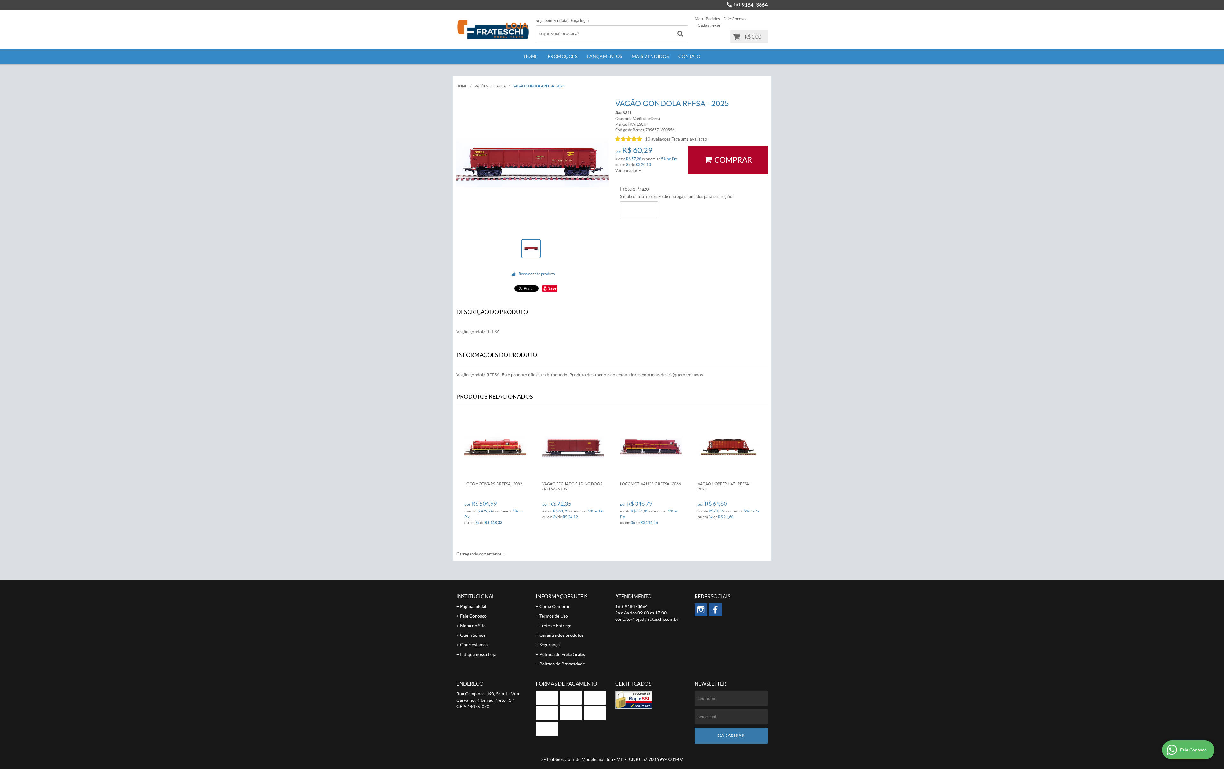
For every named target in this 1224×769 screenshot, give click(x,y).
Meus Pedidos (707, 19)
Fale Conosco (735, 19)
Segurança (549, 644)
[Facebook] (715, 609)
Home (531, 56)
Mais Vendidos (650, 56)
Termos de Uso (553, 616)
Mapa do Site (472, 625)
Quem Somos (472, 635)
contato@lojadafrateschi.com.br (647, 619)
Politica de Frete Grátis (562, 654)
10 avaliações (657, 139)
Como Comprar (554, 606)
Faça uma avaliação (689, 139)
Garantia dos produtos (561, 635)
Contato (689, 56)
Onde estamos (474, 644)
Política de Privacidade (562, 663)
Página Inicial (473, 606)
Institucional (475, 596)
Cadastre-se (709, 25)
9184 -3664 (750, 5)
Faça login (580, 20)
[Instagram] (701, 609)
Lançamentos (604, 56)
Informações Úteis (561, 596)
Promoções (563, 56)
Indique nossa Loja (478, 654)
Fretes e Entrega (555, 625)
